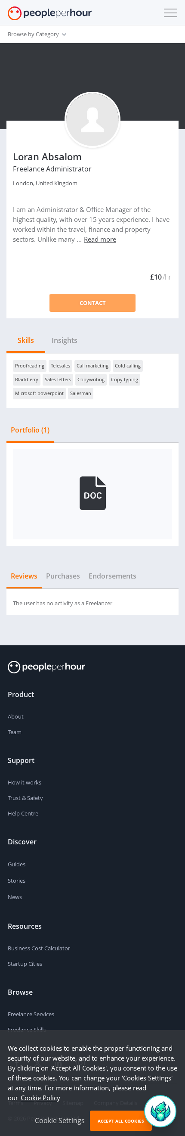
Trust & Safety (25, 798)
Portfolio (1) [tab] (30, 430)
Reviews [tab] (24, 576)
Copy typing (124, 379)
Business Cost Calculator (39, 948)
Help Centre (23, 813)
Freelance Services (31, 1014)
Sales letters (58, 379)
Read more (100, 239)
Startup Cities (25, 964)
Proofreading (29, 365)
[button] (168, 13)
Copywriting (91, 379)
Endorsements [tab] (112, 576)
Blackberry (26, 379)
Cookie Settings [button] (60, 1120)
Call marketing (92, 365)
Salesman (80, 393)
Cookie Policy (40, 1097)
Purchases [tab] (63, 576)
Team (15, 732)
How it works (24, 782)
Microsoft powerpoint (39, 393)
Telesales (60, 365)
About (16, 716)
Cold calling (128, 365)
